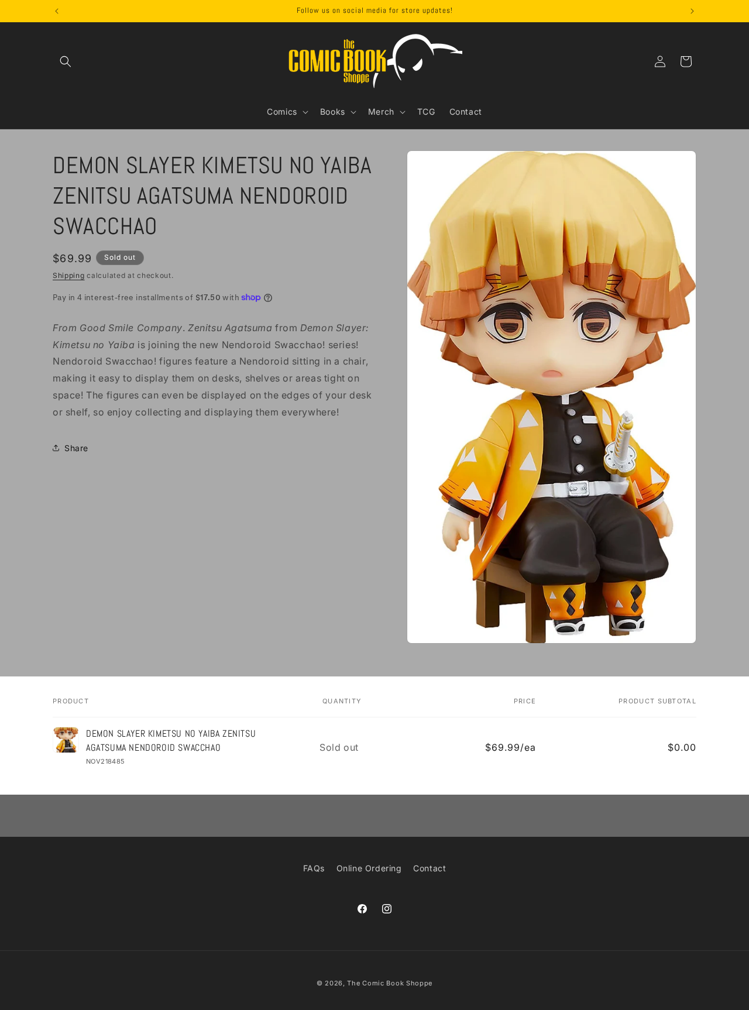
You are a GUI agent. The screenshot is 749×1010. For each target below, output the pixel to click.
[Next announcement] (692, 11)
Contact (429, 868)
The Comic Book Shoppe (389, 983)
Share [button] (76, 447)
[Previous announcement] (57, 11)
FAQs (314, 868)
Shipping (69, 275)
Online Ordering (369, 868)
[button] (65, 61)
